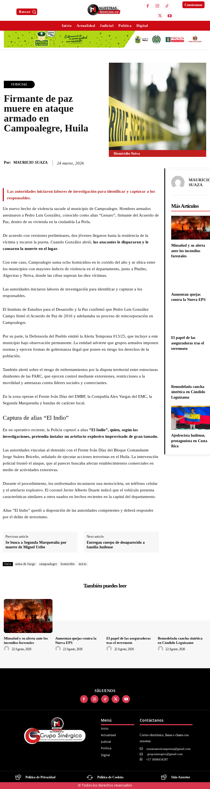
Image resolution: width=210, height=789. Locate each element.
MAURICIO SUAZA (30, 162)
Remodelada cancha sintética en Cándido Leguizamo (188, 392)
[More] (140, 173)
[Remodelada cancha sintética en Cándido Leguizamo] (182, 616)
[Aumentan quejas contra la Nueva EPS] (79, 616)
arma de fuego (25, 564)
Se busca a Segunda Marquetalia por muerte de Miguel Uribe (35, 544)
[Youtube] (169, 16)
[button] (28, 11)
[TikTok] (167, 6)
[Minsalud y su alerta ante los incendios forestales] (28, 616)
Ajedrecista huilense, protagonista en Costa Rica (189, 440)
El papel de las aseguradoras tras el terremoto (187, 343)
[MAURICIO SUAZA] (178, 182)
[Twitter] (160, 16)
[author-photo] (7, 649)
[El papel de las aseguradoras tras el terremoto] (130, 616)
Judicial (19, 84)
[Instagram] (157, 6)
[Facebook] (147, 6)
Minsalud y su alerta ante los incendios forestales (188, 250)
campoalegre (48, 564)
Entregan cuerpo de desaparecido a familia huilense (116, 544)
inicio (83, 564)
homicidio (68, 564)
